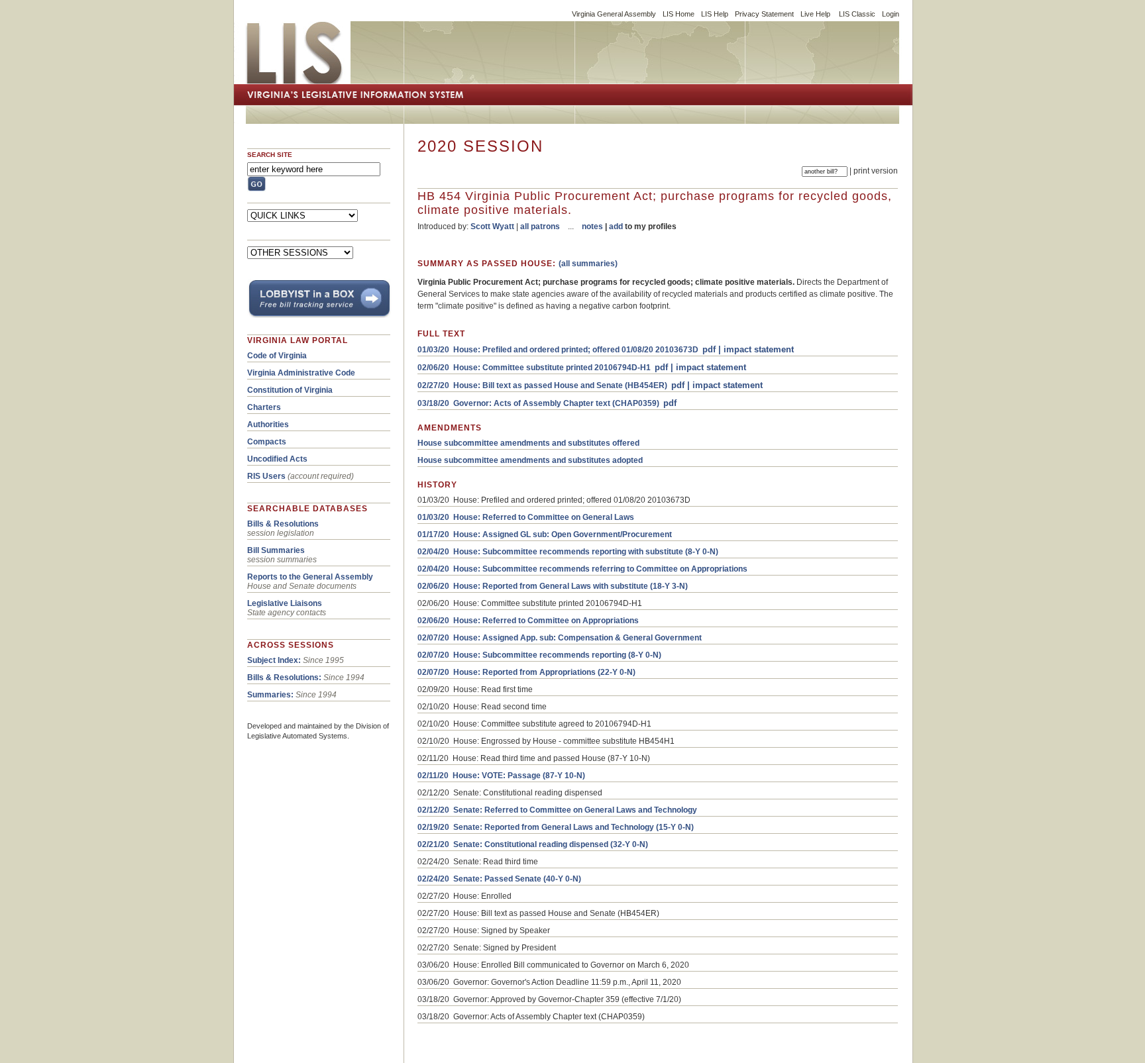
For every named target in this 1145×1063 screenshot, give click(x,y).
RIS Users (266, 476)
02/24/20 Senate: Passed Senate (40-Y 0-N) (499, 879)
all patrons (540, 226)
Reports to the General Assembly (310, 577)
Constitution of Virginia (290, 390)
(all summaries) (588, 263)
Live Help (815, 14)
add (616, 226)
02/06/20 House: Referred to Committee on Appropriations (528, 620)
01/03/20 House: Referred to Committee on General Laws (525, 517)
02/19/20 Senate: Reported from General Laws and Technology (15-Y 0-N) (555, 827)
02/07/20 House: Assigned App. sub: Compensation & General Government (559, 637)
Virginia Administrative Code (301, 373)
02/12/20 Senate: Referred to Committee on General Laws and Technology (557, 810)
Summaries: (270, 694)
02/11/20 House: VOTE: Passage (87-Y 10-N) (501, 775)
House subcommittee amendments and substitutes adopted (530, 460)
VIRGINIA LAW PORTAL (297, 340)
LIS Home (678, 14)
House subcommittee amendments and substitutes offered (528, 443)
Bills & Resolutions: (284, 677)
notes (592, 226)
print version (875, 171)
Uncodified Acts (277, 459)
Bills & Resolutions (283, 524)
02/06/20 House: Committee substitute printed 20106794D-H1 (534, 367)
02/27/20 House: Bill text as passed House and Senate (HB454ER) (542, 385)
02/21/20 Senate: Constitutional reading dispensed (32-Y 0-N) (532, 844)
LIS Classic (857, 14)
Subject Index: (274, 660)
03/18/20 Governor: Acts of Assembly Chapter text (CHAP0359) (538, 403)
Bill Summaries (276, 550)
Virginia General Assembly (614, 14)
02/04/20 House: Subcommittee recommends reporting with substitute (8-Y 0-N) (567, 551)
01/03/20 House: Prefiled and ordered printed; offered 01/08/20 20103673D (557, 349)
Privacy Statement (764, 14)
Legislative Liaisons (284, 603)
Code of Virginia (277, 355)
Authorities (268, 424)
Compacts (266, 441)
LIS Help (714, 14)
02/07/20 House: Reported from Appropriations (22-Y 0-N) (526, 672)
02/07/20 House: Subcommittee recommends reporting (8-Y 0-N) (539, 655)
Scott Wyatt (492, 226)
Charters (264, 407)
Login (890, 14)
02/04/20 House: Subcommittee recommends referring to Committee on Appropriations (582, 569)
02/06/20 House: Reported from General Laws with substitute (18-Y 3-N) (552, 586)
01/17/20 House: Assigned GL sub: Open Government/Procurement (544, 534)
